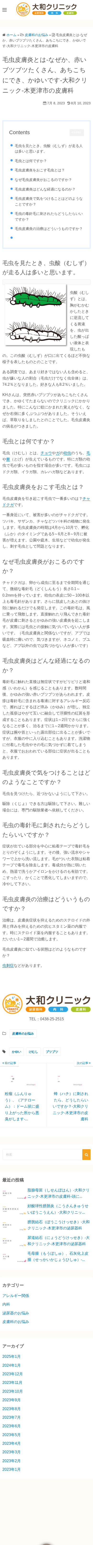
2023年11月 (12, 1383)
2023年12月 (12, 1374)
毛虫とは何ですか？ (31, 161)
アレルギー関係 (15, 1296)
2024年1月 (11, 1365)
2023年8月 (11, 1409)
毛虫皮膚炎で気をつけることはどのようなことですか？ (49, 201)
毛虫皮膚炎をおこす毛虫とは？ (40, 170)
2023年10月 (12, 1391)
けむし (33, 1051)
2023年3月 (11, 1452)
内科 (6, 1304)
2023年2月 (11, 1461)
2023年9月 (11, 1400)
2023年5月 (11, 1435)
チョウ (46, 453)
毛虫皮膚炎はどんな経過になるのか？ (45, 189)
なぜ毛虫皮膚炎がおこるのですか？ (43, 180)
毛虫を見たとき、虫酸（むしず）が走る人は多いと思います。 (49, 148)
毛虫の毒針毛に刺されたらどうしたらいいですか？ (49, 216)
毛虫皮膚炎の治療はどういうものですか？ (49, 229)
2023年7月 (11, 1417)
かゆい (16, 1051)
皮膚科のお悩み (23, 1033)
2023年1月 (11, 1469)
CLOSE (77, 132)
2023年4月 (11, 1443)
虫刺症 (8, 965)
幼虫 (67, 453)
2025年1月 (11, 1357)
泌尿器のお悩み (15, 1313)
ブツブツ (52, 1051)
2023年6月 (11, 1426)
